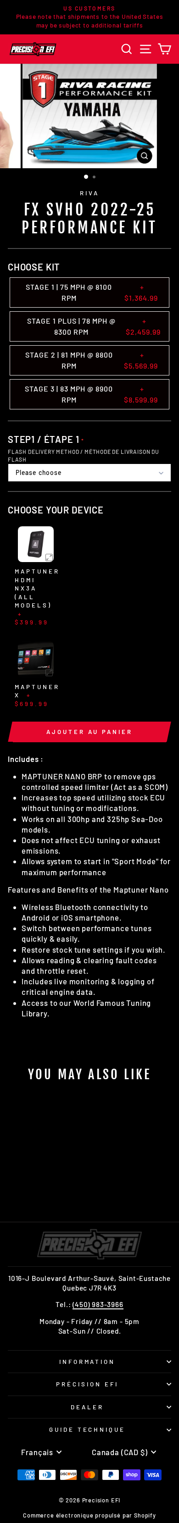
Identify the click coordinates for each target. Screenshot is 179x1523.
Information (87, 1361)
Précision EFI (87, 1384)
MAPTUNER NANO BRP (62, 776)
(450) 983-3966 (98, 1304)
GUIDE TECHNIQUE (87, 1429)
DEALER (87, 1407)
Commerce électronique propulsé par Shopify (89, 1515)
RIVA (89, 193)
